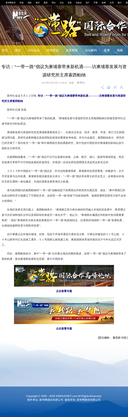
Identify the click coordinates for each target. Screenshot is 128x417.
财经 (38, 2)
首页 (5, 50)
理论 (54, 2)
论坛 (62, 2)
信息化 (79, 2)
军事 (96, 2)
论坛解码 (91, 50)
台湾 (112, 2)
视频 (120, 50)
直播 (107, 50)
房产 (88, 2)
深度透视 (72, 50)
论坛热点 (34, 50)
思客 (70, 2)
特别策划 (53, 50)
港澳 (104, 2)
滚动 (18, 50)
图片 (120, 2)
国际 (30, 2)
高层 (46, 2)
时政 (22, 2)
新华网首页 (11, 2)
